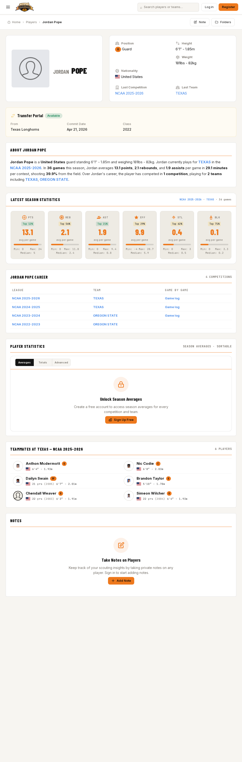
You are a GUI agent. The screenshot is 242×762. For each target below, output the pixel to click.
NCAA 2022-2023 (26, 324)
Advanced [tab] (61, 362)
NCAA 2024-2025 (26, 307)
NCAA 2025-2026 (129, 93)
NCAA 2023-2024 (26, 315)
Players (31, 22)
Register (228, 7)
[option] (65, 465)
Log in (209, 7)
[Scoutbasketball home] (24, 7)
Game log (172, 298)
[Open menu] (8, 7)
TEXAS (181, 93)
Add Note (124, 580)
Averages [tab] (24, 362)
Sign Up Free (124, 420)
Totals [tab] (43, 362)
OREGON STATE (54, 179)
